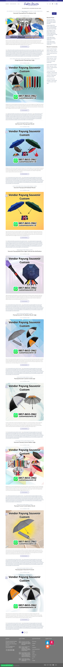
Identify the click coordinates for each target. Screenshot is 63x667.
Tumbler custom (37, 58)
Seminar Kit (34, 654)
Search (48, 11)
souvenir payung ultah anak (16, 118)
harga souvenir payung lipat (30, 114)
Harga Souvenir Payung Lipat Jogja (24, 60)
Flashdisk (33, 643)
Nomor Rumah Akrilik (36, 649)
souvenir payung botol (12, 116)
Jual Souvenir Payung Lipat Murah (24, 124)
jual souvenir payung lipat (38, 114)
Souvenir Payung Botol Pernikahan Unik (24, 13)
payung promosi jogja (13, 115)
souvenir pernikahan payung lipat (12, 119)
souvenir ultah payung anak (29, 119)
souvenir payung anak (37, 115)
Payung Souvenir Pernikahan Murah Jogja (24, 315)
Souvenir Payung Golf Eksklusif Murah (24, 187)
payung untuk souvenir (25, 115)
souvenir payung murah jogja (30, 117)
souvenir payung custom (19, 116)
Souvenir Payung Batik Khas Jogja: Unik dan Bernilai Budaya (24, 251)
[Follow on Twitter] (10, 650)
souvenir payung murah (22, 117)
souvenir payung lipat (16, 117)
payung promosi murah (19, 115)
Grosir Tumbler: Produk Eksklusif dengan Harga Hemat (51, 61)
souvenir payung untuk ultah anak (30, 118)
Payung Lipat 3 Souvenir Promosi (24, 569)
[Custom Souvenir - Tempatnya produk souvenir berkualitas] (31, 4)
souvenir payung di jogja (26, 116)
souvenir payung (31, 115)
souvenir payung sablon (9, 118)
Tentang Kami (50, 0)
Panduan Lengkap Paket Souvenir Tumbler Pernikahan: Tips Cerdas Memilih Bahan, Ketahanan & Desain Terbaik (26, 648)
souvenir (32, 58)
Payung (33, 651)
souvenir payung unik (23, 118)
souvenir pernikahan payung (27, 182)
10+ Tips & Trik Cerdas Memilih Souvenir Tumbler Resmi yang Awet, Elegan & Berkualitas (26, 643)
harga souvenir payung (15, 114)
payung (19, 58)
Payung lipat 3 (7, 115)
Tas (32, 658)
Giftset (33, 645)
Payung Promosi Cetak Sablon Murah (24, 506)
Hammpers (34, 647)
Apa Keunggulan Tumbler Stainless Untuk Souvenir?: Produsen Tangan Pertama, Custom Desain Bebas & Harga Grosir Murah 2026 (52, 33)
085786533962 (10, 647)
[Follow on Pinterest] (13, 650)
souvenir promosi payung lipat (21, 119)
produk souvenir (23, 58)
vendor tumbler (24, 11)
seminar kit (28, 58)
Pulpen (33, 652)
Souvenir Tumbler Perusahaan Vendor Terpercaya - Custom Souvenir (52, 50)
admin (28, 126)
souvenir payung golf (32, 116)
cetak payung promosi (38, 113)
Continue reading (24, 46)
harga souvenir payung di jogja (22, 114)
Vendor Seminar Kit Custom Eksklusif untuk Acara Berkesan (52, 53)
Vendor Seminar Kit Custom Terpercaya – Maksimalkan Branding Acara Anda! (52, 75)
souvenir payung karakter (9, 117)
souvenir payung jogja (38, 116)
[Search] (47, 4)
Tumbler (33, 660)
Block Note (34, 641)
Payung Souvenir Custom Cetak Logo (24, 378)
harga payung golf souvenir (34, 177)
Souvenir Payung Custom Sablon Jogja (24, 442)
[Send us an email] (12, 650)
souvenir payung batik (33, 179)
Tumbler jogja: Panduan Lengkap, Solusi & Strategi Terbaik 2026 (51, 38)
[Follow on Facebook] (6, 650)
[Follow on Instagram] (8, 650)
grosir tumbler (15, 58)
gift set (11, 58)
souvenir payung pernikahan (38, 117)
